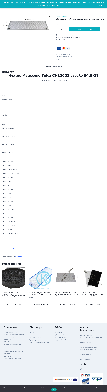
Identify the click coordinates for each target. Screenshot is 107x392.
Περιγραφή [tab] (48, 66)
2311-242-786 (7, 342)
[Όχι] (105, 388)
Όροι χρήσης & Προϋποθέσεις (37, 340)
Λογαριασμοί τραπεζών (61, 340)
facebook (18, 256)
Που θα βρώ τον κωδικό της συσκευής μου (40, 342)
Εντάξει (54, 389)
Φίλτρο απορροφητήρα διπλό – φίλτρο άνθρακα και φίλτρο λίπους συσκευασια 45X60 (93, 294)
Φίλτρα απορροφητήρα (65, 17)
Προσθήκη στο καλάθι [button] (13, 304)
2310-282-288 (7, 339)
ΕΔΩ (13, 249)
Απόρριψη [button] (102, 5)
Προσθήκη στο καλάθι (84, 29)
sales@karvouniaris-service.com (12, 344)
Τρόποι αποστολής (60, 335)
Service (31, 335)
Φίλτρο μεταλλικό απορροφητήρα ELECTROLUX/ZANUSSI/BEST (40, 293)
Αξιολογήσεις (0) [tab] (57, 66)
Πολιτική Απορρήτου (35, 337)
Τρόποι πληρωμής (59, 332)
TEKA (60, 59)
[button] (49, 16)
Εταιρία (31, 332)
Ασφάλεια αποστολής (61, 337)
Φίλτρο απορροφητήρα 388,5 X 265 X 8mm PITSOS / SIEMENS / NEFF (66, 294)
